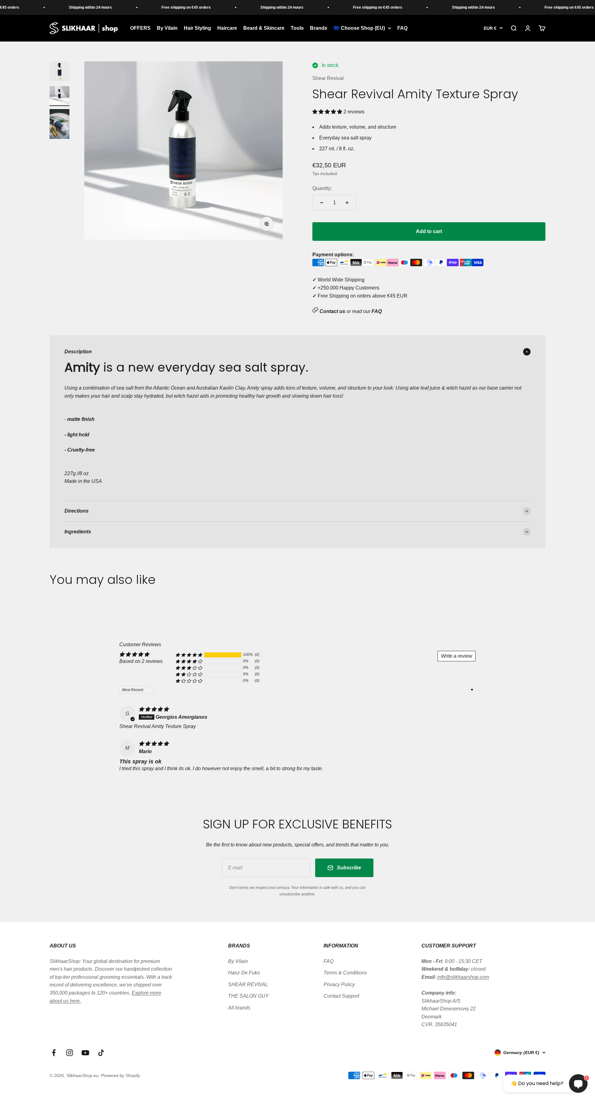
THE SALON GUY (248, 996)
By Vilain (167, 28)
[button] (327, 111)
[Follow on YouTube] (85, 1052)
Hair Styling (197, 28)
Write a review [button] (456, 656)
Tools (297, 28)
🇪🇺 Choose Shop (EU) (359, 28)
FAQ (402, 28)
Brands (318, 28)
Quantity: (322, 188)
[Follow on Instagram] (69, 1052)
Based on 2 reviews (141, 661)
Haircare (227, 28)
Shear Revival (328, 78)
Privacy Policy (339, 984)
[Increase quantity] (347, 202)
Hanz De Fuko (244, 972)
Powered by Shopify (120, 1075)
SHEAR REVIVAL (248, 984)
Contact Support (341, 996)
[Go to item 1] (59, 72)
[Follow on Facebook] (54, 1052)
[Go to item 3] (59, 125)
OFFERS (140, 28)
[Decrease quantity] (322, 202)
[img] (154, 709)
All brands (239, 1007)
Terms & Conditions (345, 972)
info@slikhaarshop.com (463, 977)
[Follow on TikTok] (101, 1052)
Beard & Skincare (263, 28)
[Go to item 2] (59, 96)
